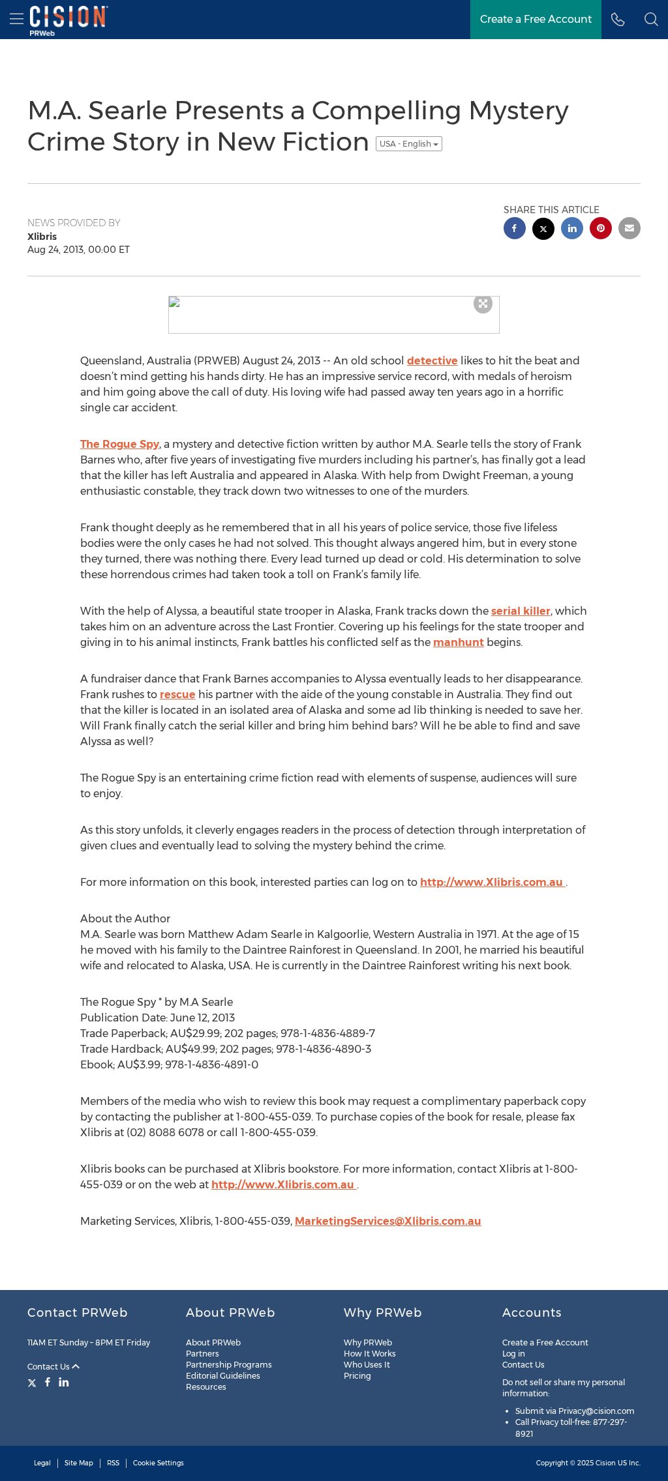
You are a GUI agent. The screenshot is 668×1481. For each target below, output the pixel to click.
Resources (206, 1387)
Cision (606, 1463)
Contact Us (49, 1366)
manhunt (458, 642)
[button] (651, 19)
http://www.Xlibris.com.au (493, 882)
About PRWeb (213, 1342)
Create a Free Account (545, 1342)
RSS (113, 1463)
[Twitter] (33, 1381)
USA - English (406, 144)
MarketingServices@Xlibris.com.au (388, 1221)
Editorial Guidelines (223, 1376)
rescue (178, 694)
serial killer (521, 611)
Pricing (357, 1376)
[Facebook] (47, 1381)
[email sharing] (629, 229)
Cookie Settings (158, 1463)
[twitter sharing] (543, 230)
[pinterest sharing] (601, 229)
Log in (513, 1353)
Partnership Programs (229, 1365)
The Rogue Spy (119, 444)
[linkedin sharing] (572, 229)
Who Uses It (367, 1365)
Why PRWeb (368, 1342)
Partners (202, 1353)
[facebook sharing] (515, 229)
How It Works (370, 1353)
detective (432, 361)
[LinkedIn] (63, 1381)
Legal (42, 1463)
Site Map (79, 1463)
